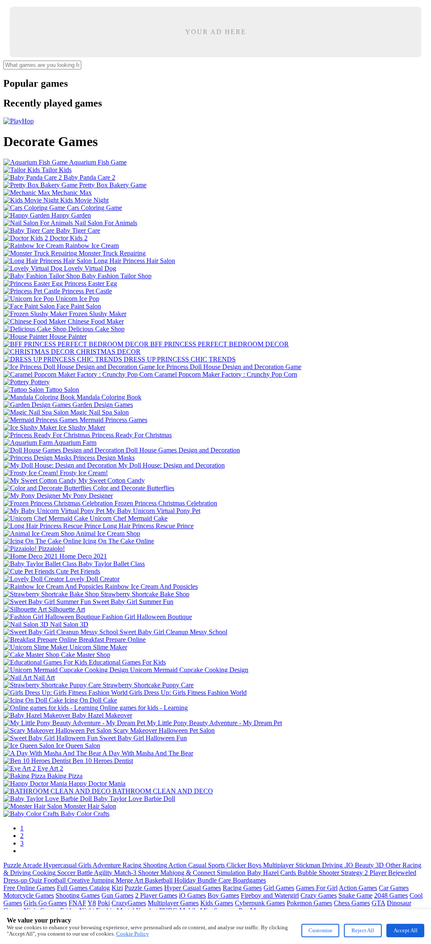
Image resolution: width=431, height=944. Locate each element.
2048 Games (391, 895)
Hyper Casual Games (192, 887)
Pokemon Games (309, 903)
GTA (378, 903)
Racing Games (242, 887)
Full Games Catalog (83, 887)
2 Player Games (156, 895)
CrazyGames (129, 903)
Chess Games (352, 903)
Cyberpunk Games (260, 903)
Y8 (92, 903)
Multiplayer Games (173, 903)
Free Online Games (29, 887)
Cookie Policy (132, 934)
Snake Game (355, 895)
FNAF (77, 903)
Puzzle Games (143, 887)
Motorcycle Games (28, 895)
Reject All (362, 930)
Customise (321, 930)
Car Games (394, 887)
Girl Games (278, 887)
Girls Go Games (45, 903)
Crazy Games (319, 895)
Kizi (117, 887)
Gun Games (117, 895)
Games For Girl (317, 887)
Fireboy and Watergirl (270, 895)
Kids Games (216, 903)
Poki (104, 903)
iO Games (192, 895)
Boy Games (223, 895)
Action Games (358, 887)
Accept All (406, 930)
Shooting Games (78, 895)
